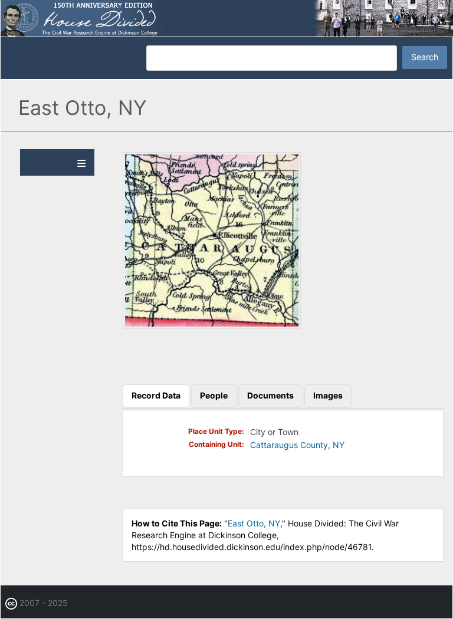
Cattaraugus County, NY (297, 445)
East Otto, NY (254, 523)
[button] (212, 326)
